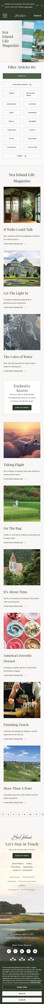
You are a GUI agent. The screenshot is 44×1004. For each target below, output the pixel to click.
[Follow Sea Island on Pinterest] (28, 951)
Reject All (22, 993)
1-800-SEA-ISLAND (31, 938)
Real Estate (12, 881)
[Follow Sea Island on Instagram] (22, 951)
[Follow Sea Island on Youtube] (35, 951)
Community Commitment (27, 881)
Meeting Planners (28, 877)
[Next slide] (37, 5)
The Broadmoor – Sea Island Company (22, 890)
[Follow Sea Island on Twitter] (15, 951)
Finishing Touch (16, 725)
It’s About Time (15, 592)
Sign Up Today (22, 408)
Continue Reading (13, 244)
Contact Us (17, 870)
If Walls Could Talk (18, 230)
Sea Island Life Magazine (10, 39)
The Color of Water (18, 357)
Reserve (37, 15)
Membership (28, 867)
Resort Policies (18, 864)
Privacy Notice (35, 982)
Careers (29, 864)
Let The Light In (16, 293)
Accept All (22, 1000)
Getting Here (27, 870)
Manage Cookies (22, 987)
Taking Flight (14, 465)
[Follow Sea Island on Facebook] (9, 951)
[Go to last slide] (3, 5)
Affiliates (22, 886)
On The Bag (12, 528)
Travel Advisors (14, 877)
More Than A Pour (18, 788)
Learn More (28, 7)
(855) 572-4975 (28, 934)
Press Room (15, 867)
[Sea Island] (20, 16)
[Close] (41, 964)
